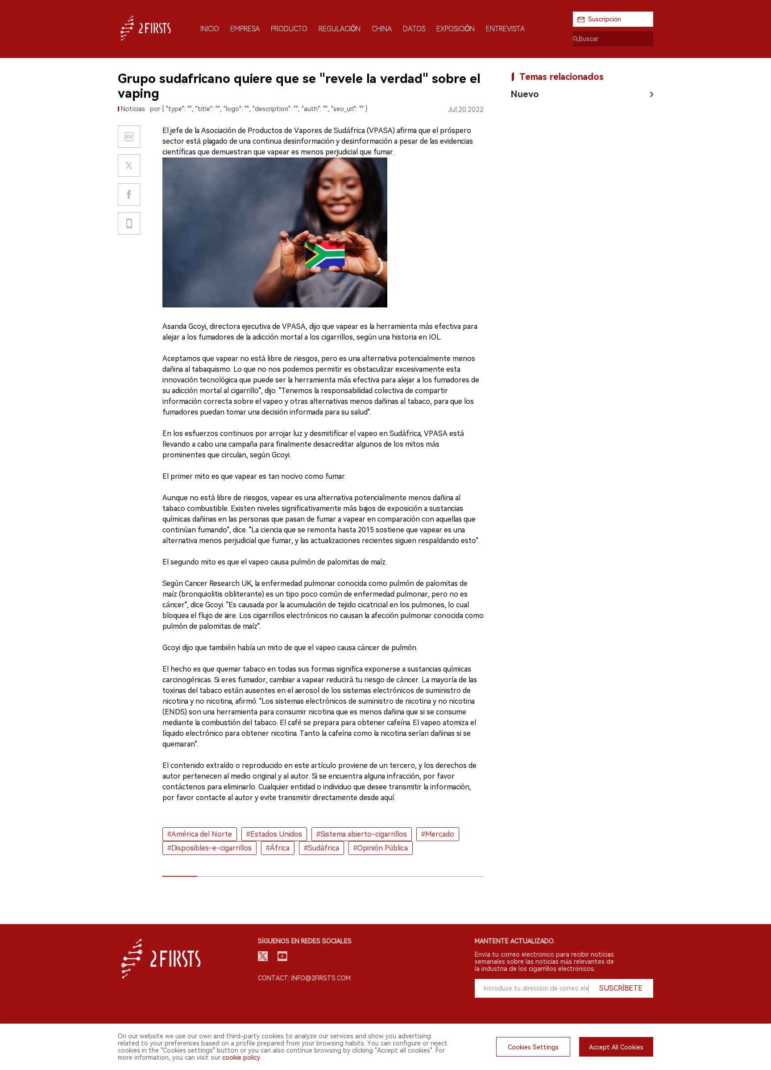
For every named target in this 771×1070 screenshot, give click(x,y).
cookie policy (241, 1057)
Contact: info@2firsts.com (304, 978)
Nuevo (524, 94)
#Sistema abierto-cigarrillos (361, 834)
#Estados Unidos (274, 834)
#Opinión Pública (380, 848)
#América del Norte (199, 834)
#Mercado (437, 834)
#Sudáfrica (321, 848)
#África (278, 848)
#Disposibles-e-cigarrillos (209, 848)
